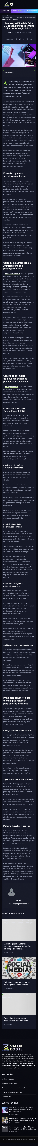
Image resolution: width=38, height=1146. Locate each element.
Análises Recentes (8, 1079)
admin (11, 32)
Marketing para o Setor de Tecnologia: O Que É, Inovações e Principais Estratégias (17, 946)
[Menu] (32, 4)
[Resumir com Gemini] (23, 39)
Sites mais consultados (9, 1083)
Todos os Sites (6, 1097)
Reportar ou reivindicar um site (12, 1092)
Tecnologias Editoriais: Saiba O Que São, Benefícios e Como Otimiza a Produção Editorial (21, 1110)
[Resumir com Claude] (20, 39)
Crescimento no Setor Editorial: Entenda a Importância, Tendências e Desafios (22, 1119)
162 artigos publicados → (19, 904)
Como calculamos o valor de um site (14, 1088)
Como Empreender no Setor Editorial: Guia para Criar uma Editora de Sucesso (22, 1128)
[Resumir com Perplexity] (27, 39)
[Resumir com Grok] (31, 39)
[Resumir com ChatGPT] (16, 39)
